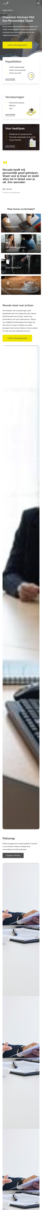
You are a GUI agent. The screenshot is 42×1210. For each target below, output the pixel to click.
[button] (38, 3)
